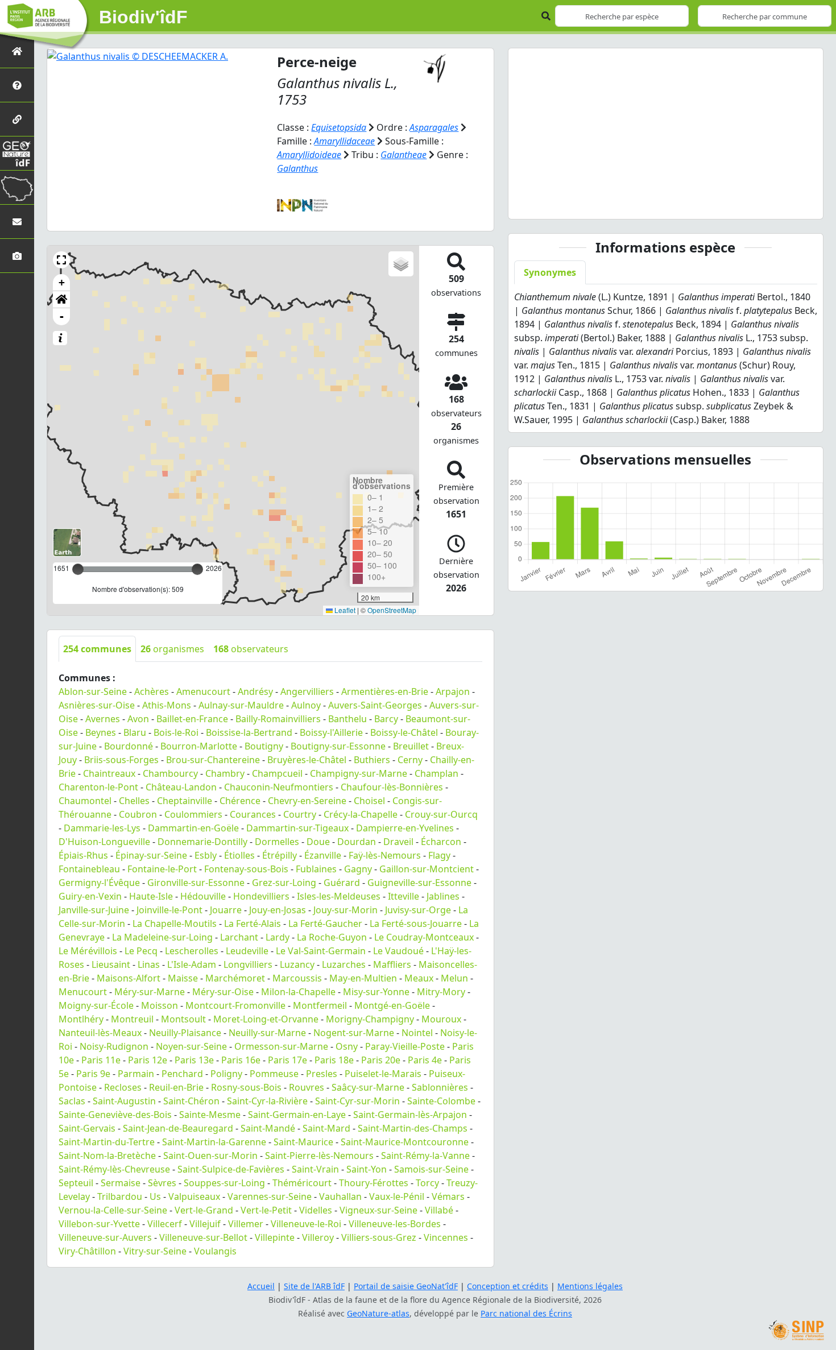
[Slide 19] (741, 203)
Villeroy (318, 1237)
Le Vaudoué (398, 951)
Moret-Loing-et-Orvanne (265, 1019)
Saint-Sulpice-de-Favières (230, 1169)
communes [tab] (97, 649)
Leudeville (247, 951)
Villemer (245, 1224)
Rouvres (306, 1087)
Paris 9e (93, 1073)
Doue (318, 841)
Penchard (182, 1073)
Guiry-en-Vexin (90, 896)
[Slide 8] (630, 203)
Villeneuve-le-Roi (306, 1224)
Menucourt (83, 991)
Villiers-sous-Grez (378, 1237)
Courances (253, 814)
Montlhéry (81, 1019)
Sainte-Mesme (210, 1114)
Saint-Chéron (191, 1101)
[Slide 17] (720, 203)
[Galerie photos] (17, 255)
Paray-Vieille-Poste (405, 1046)
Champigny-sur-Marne (358, 773)
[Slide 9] (641, 203)
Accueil (261, 1286)
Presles (321, 1073)
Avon (138, 719)
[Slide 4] (590, 203)
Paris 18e (334, 1060)
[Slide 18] (730, 203)
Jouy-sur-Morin (345, 910)
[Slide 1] (560, 203)
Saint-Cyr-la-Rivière (267, 1101)
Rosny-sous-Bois (246, 1087)
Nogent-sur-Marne (353, 1032)
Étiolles (239, 855)
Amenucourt (203, 691)
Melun (454, 978)
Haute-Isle (151, 896)
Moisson (159, 1005)
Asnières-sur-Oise (97, 705)
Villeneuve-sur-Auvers (105, 1237)
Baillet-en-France (192, 719)
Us (155, 1196)
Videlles (315, 1210)
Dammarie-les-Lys (102, 828)
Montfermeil (320, 1005)
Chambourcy (170, 773)
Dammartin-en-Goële (193, 828)
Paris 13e (194, 1060)
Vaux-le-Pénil (396, 1196)
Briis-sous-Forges (121, 759)
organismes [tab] (172, 649)
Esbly (205, 855)
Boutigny (264, 746)
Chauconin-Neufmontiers (278, 787)
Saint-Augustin (124, 1101)
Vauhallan (340, 1196)
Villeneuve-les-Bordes (395, 1224)
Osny (347, 1046)
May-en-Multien (363, 978)
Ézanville (322, 855)
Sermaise (120, 1183)
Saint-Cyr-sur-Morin (357, 1101)
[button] (61, 259)
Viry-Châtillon (87, 1251)
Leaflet (344, 610)
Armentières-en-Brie (384, 691)
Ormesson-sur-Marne (281, 1046)
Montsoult (183, 1019)
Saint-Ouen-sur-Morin (210, 1155)
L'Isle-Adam (191, 964)
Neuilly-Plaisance (185, 1032)
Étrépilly (279, 855)
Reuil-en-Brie (176, 1087)
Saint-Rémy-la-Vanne (425, 1155)
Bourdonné (128, 746)
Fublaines (316, 869)
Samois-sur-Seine (431, 1169)
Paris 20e (380, 1060)
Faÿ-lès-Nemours (385, 855)
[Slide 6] (610, 203)
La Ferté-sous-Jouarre (416, 923)
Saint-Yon (366, 1169)
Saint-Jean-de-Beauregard (178, 1128)
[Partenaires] (17, 119)
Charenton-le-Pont (98, 787)
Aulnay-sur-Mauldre (241, 705)
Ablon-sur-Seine (93, 691)
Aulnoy (306, 705)
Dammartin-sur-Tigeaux (297, 828)
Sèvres (162, 1183)
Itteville (403, 896)
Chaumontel (85, 800)
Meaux (418, 978)
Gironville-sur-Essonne (196, 882)
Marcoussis (297, 978)
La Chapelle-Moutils (175, 923)
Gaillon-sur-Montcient (426, 869)
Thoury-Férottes (373, 1183)
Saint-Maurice (303, 1142)
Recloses (123, 1087)
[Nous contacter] (17, 221)
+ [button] (62, 282)
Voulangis (215, 1251)
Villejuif (205, 1224)
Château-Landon (181, 787)
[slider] (197, 569)
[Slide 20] (750, 203)
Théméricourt (302, 1183)
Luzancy (297, 964)
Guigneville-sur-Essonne (419, 882)
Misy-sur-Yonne (376, 991)
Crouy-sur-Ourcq (441, 814)
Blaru (134, 732)
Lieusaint (111, 964)
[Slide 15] (700, 203)
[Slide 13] (680, 203)
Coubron (138, 814)
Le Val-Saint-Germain (321, 951)
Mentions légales (590, 1286)
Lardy (277, 937)
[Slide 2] (570, 203)
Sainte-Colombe (441, 1101)
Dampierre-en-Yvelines (405, 828)
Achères (151, 691)
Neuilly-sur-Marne (267, 1032)
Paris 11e (101, 1060)
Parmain (136, 1073)
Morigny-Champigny (370, 1019)
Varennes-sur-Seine (269, 1196)
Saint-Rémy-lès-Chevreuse (114, 1169)
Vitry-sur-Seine (155, 1251)
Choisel (369, 800)
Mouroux (441, 1019)
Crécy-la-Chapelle (361, 814)
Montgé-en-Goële (392, 1005)
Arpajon (453, 691)
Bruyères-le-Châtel (306, 759)
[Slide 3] (580, 203)
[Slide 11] (660, 203)
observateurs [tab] (250, 649)
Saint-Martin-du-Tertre (107, 1142)
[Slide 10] (650, 203)
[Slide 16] (710, 203)
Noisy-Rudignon (114, 1046)
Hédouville (203, 896)
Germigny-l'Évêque (99, 882)
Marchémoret (235, 978)
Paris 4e (425, 1060)
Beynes (100, 732)
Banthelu (347, 719)
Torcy (427, 1183)
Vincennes (446, 1237)
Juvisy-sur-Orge (418, 910)
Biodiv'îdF (143, 17)
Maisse (183, 978)
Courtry (299, 814)
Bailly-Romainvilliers (278, 719)
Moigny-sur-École (96, 1005)
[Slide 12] (670, 203)
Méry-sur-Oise (223, 991)
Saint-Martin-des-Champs (412, 1128)
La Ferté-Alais (252, 923)
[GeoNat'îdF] (17, 153)
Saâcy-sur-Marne (368, 1087)
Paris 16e (240, 1060)
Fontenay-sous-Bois (246, 869)
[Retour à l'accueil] (17, 51)
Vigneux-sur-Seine (378, 1210)
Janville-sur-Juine (94, 910)
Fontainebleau (89, 869)
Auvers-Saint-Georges (375, 705)
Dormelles (277, 841)
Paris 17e (287, 1060)
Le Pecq (141, 951)
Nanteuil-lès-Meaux (100, 1032)
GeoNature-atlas (378, 1313)
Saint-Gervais (87, 1128)
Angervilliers (307, 691)
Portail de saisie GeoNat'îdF (406, 1286)
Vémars (448, 1196)
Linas (149, 964)
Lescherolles (191, 951)
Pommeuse (274, 1073)
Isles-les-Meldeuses (338, 896)
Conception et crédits (507, 1286)
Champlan (436, 773)
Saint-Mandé (268, 1128)
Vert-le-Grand (204, 1210)
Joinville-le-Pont (169, 910)
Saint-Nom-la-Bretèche (107, 1155)
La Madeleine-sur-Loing (162, 937)
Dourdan (356, 841)
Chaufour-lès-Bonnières (392, 787)
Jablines (443, 896)
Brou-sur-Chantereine (213, 759)
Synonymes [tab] (550, 272)
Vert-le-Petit (266, 1210)
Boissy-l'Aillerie (331, 732)
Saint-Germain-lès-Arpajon (410, 1114)
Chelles (134, 800)
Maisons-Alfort (128, 978)
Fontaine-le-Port (162, 869)
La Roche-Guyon (332, 937)
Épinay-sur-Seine (151, 855)
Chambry (225, 773)
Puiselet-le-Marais (383, 1073)
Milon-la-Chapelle (298, 991)
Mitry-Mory (441, 991)
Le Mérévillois (88, 951)
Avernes (102, 719)
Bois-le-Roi (176, 732)
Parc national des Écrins (526, 1313)
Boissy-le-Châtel (404, 732)
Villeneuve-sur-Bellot (203, 1237)
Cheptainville (184, 800)
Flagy (439, 855)
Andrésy (255, 691)
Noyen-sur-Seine (191, 1046)
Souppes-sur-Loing (224, 1183)
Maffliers (392, 964)
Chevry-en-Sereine (307, 800)
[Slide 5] (600, 203)
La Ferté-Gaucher (325, 923)
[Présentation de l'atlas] (17, 85)
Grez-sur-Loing (284, 882)
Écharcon (441, 841)
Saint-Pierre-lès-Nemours (319, 1155)
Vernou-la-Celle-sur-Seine (113, 1210)
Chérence (240, 800)
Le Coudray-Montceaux (424, 937)
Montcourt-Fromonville (235, 1005)
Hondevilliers (261, 896)
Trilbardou (119, 1196)
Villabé (439, 1210)
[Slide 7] (620, 203)
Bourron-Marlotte (198, 746)
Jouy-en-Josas (277, 910)
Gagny (358, 869)
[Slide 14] (691, 203)
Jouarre (226, 910)
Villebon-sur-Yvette (99, 1224)
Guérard (342, 882)
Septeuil (76, 1183)
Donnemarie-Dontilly (202, 841)
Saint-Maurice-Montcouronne (405, 1142)
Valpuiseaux (194, 1196)
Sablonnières (440, 1087)
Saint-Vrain (315, 1169)
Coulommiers (193, 814)
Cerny (410, 759)
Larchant (239, 937)
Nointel (417, 1032)
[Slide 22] (770, 203)
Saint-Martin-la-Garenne (214, 1142)
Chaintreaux (109, 773)
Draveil (398, 841)
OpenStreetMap (391, 610)
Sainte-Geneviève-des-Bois (115, 1114)
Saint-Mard (326, 1128)
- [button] (62, 316)
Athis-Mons (166, 705)
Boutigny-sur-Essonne (338, 746)
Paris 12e (147, 1060)
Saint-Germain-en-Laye (297, 1114)
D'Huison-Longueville (104, 841)
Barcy (386, 719)
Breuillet (411, 746)
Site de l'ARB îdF (314, 1286)
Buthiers (372, 759)
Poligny (226, 1073)
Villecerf (164, 1224)
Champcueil (277, 773)
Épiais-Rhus (83, 855)
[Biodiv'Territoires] (17, 187)
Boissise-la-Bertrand (249, 732)
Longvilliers (248, 964)
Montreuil (132, 1019)
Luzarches (344, 964)
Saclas (72, 1101)
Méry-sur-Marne (149, 991)
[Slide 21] (761, 203)
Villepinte (275, 1237)
